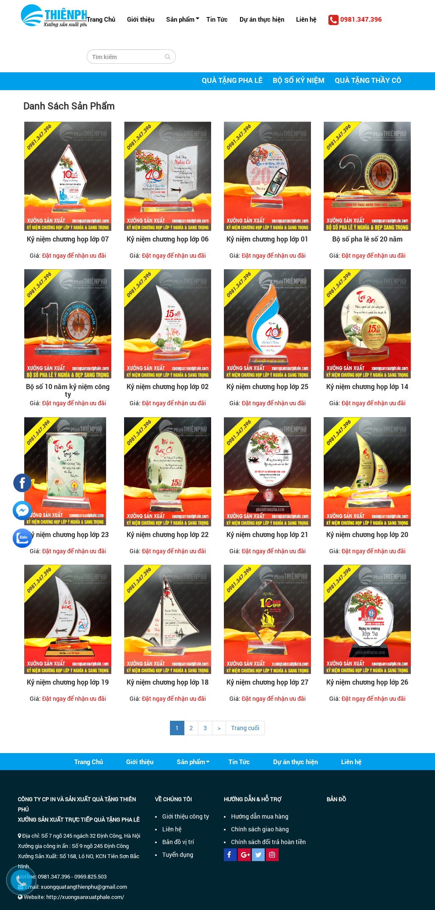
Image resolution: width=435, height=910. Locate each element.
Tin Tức (217, 19)
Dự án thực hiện (262, 19)
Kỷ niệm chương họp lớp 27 (267, 681)
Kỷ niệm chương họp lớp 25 (267, 386)
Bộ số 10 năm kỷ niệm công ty (68, 390)
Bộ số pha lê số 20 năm (367, 238)
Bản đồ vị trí (178, 842)
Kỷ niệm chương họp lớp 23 (68, 534)
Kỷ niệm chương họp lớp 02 (168, 386)
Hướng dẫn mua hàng (259, 816)
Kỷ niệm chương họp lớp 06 (168, 238)
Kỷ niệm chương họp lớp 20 (367, 534)
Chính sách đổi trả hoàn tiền (268, 842)
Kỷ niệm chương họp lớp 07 (68, 238)
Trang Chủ (101, 19)
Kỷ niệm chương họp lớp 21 (267, 534)
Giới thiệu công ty (185, 816)
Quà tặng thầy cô (368, 80)
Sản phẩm (180, 19)
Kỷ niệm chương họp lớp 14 (367, 386)
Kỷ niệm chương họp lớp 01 (267, 238)
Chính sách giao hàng (260, 829)
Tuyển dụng (177, 854)
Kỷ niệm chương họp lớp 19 (68, 681)
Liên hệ (306, 19)
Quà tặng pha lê (232, 80)
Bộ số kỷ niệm (299, 80)
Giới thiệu (140, 19)
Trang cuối (245, 728)
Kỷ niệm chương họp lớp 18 (168, 681)
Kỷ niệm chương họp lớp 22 (168, 534)
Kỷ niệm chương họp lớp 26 (367, 681)
